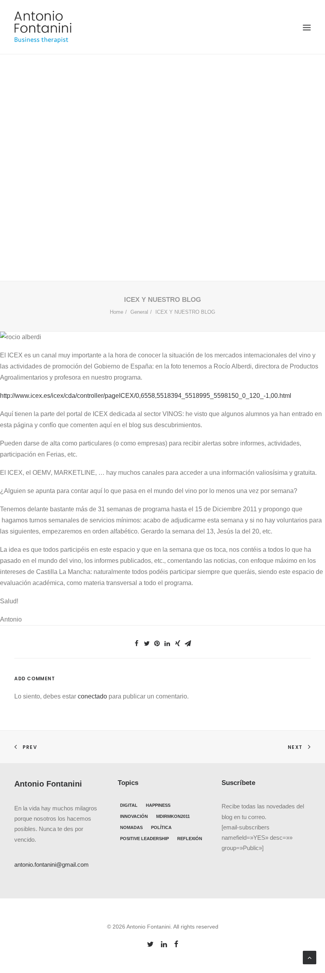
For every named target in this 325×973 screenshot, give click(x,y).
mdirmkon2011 (173, 816)
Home (116, 312)
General (148, 179)
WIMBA (171, 179)
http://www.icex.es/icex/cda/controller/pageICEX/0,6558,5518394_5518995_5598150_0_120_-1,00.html (145, 395)
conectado (92, 696)
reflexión (189, 838)
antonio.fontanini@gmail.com (51, 864)
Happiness (158, 805)
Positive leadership (144, 838)
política (161, 827)
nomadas (131, 827)
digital (129, 805)
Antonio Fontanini (230, 179)
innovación (134, 816)
